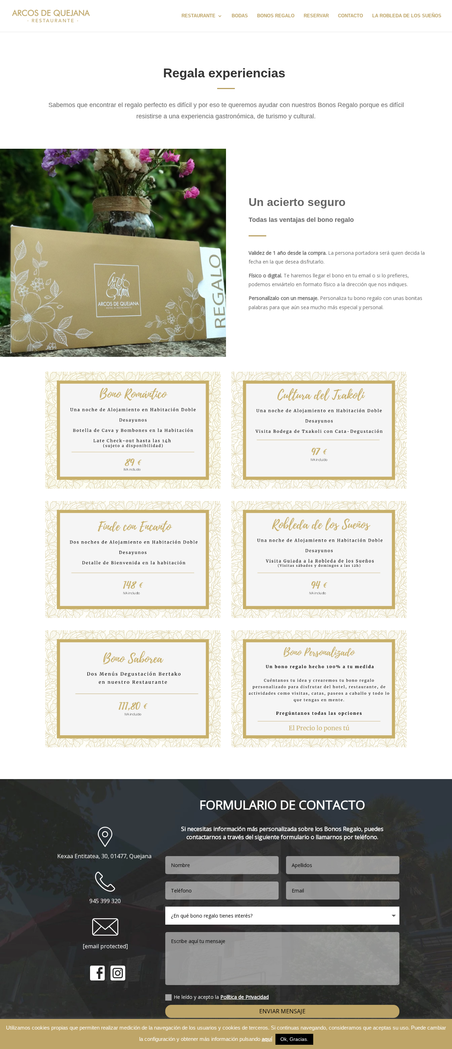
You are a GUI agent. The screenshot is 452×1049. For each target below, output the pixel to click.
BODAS (240, 15)
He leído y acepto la (221, 997)
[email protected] (105, 946)
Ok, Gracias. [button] (294, 1039)
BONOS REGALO (276, 15)
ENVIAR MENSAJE (282, 1011)
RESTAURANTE (198, 15)
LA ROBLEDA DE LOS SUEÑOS (406, 15)
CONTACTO (350, 15)
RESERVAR (316, 15)
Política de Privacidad (244, 997)
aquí (267, 1039)
